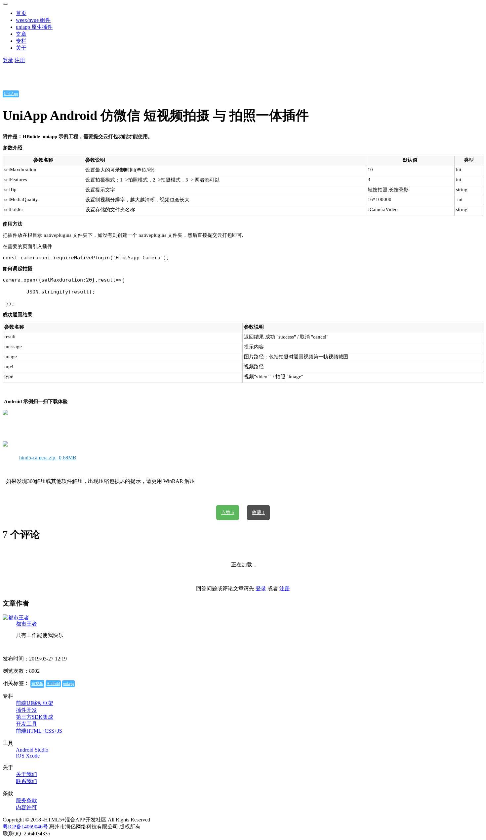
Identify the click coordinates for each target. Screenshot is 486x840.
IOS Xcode (28, 756)
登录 (8, 60)
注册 (20, 60)
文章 (21, 34)
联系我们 (26, 781)
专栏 (21, 41)
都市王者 (26, 624)
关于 (21, 48)
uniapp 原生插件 (34, 27)
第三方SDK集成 (34, 717)
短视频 (37, 683)
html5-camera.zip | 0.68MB (47, 457)
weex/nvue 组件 (33, 20)
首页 (21, 13)
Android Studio (32, 750)
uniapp (68, 683)
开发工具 (26, 724)
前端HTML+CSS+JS (39, 731)
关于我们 (26, 774)
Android (53, 683)
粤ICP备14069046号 (25, 826)
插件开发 (26, 710)
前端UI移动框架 (34, 703)
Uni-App (11, 93)
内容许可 (26, 807)
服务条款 (26, 800)
